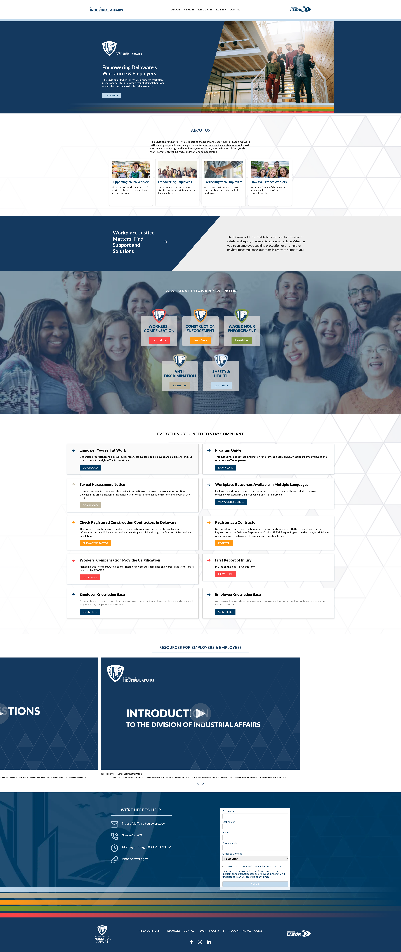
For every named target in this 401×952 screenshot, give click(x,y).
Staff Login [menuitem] (231, 930)
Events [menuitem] (221, 9)
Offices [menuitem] (189, 9)
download (225, 467)
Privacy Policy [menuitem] (252, 930)
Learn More (159, 340)
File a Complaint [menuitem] (150, 930)
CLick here (90, 577)
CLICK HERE (90, 611)
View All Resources (231, 501)
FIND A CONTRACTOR (95, 543)
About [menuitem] (175, 9)
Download (90, 467)
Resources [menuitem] (205, 9)
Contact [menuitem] (236, 9)
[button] (198, 783)
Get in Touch (112, 95)
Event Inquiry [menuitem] (209, 930)
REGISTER (224, 543)
